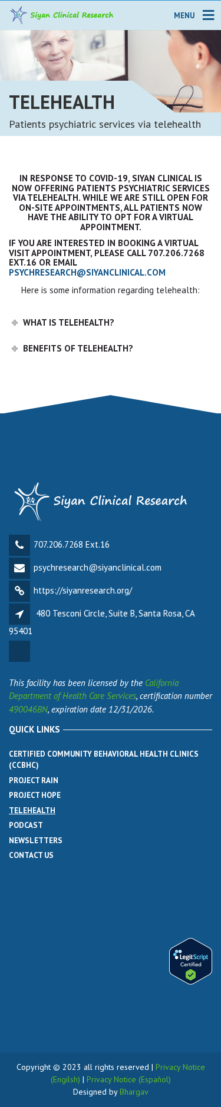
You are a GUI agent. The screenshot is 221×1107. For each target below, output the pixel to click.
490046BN (28, 709)
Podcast (26, 825)
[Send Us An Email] (20, 660)
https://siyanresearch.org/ (83, 590)
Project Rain (33, 780)
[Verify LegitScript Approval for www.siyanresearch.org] (190, 960)
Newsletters (35, 841)
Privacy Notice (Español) (129, 1079)
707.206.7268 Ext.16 (72, 544)
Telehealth (32, 811)
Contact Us (31, 855)
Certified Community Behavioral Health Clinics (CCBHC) (104, 760)
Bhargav (134, 1091)
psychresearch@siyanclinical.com (87, 272)
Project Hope (35, 795)
